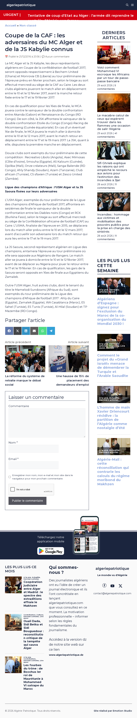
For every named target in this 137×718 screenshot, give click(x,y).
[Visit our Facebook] (104, 586)
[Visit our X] (120, 586)
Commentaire (19, 406)
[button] (127, 5)
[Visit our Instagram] (112, 586)
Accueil (10, 25)
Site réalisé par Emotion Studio (113, 710)
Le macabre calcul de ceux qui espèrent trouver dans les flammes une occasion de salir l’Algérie (113, 122)
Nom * (13, 442)
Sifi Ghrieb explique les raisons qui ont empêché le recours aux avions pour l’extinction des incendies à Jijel (112, 171)
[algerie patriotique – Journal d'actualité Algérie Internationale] (21, 5)
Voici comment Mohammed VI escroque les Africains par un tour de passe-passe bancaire (113, 74)
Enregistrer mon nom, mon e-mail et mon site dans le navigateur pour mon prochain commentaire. (42, 477)
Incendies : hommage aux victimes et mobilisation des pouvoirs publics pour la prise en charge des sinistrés (113, 223)
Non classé (28, 25)
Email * (14, 459)
